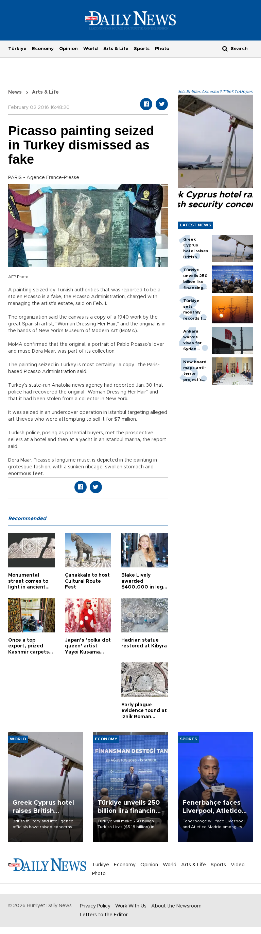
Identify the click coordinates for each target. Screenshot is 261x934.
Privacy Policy (95, 906)
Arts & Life (115, 48)
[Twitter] (162, 104)
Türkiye (17, 48)
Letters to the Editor (104, 915)
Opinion (68, 48)
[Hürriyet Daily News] (130, 20)
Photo (162, 48)
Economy (43, 48)
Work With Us (130, 906)
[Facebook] (146, 104)
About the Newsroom (176, 906)
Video (238, 865)
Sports (142, 48)
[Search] (225, 48)
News (15, 92)
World (90, 48)
